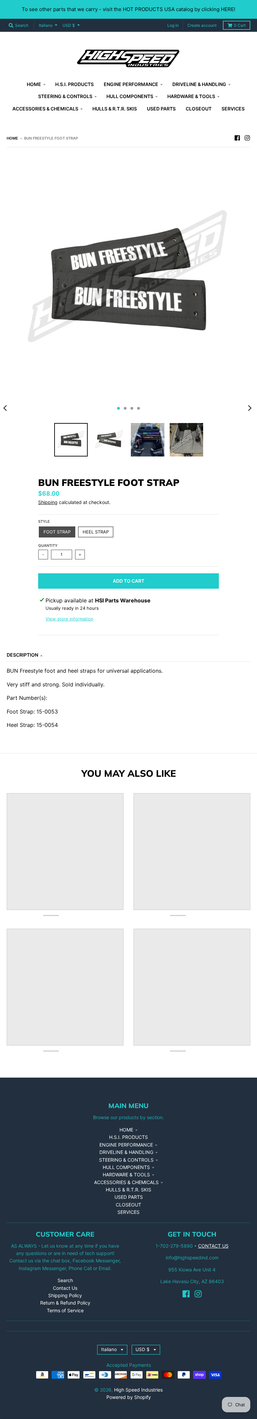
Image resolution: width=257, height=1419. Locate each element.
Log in (173, 25)
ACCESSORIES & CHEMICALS (126, 1182)
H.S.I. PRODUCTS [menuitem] (74, 84)
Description (22, 655)
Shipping (48, 502)
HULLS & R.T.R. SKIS (128, 1189)
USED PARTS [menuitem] (161, 108)
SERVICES (128, 1212)
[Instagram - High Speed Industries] (247, 138)
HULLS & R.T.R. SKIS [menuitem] (114, 108)
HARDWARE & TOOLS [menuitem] (191, 96)
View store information (69, 618)
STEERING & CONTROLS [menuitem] (65, 96)
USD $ (69, 25)
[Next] (249, 408)
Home (12, 138)
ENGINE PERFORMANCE (126, 1145)
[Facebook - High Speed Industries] (237, 138)
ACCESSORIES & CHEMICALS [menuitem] (45, 108)
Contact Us (65, 1288)
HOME (126, 1130)
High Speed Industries (138, 1390)
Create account (202, 25)
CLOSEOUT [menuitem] (198, 108)
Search (65, 1280)
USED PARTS (128, 1197)
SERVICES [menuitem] (233, 108)
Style (44, 521)
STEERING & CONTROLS (126, 1160)
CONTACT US (213, 1246)
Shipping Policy (65, 1295)
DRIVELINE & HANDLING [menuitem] (199, 84)
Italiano (46, 25)
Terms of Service (65, 1310)
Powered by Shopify (128, 1397)
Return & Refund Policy (65, 1303)
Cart (240, 25)
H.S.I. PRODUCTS (128, 1137)
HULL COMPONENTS (126, 1167)
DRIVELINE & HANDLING (126, 1152)
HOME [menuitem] (34, 84)
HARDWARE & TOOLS (126, 1174)
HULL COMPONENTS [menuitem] (129, 96)
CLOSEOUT (128, 1204)
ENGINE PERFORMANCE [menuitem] (131, 84)
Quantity (48, 545)
